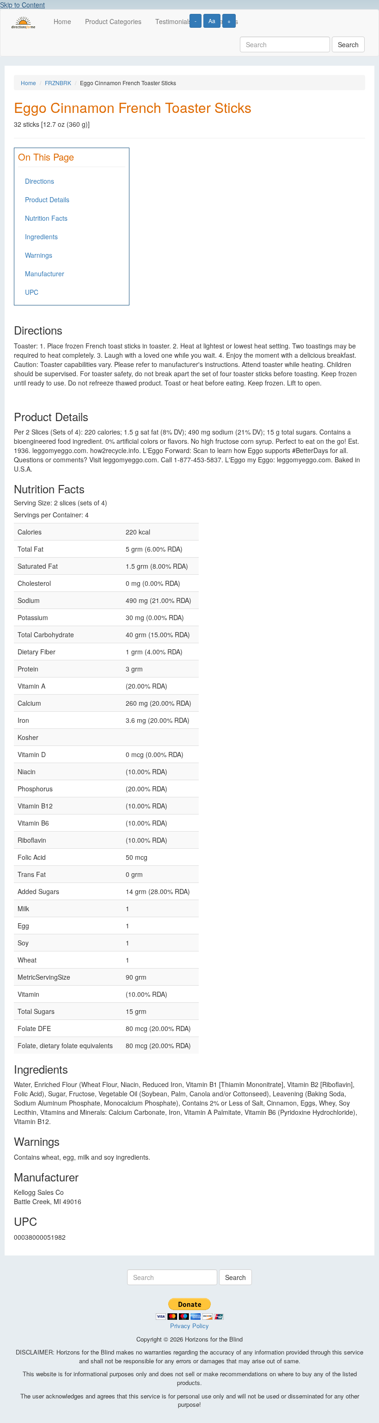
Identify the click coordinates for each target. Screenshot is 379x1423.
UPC (31, 292)
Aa (211, 21)
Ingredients (41, 236)
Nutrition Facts (46, 218)
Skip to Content (22, 4)
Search (348, 44)
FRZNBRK (58, 83)
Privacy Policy (189, 1325)
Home (62, 21)
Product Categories (113, 21)
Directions (39, 181)
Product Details (47, 199)
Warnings (38, 255)
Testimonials (173, 21)
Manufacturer (44, 273)
